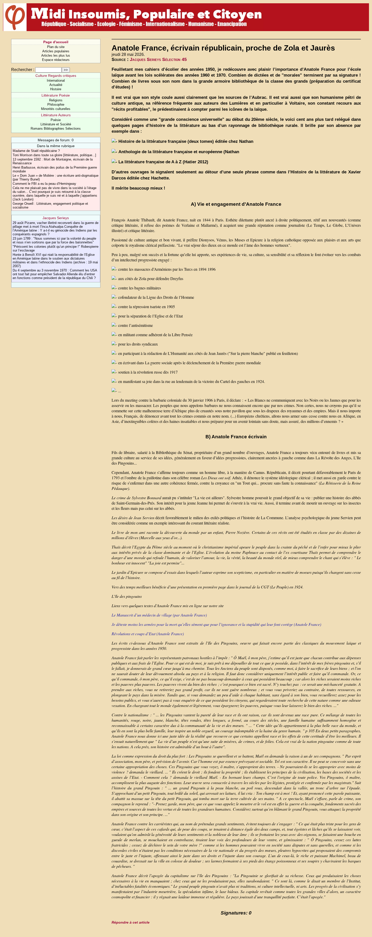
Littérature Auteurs (56, 115)
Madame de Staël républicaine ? (36, 151)
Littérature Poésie (56, 95)
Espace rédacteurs (56, 60)
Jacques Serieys (56, 218)
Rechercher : (22, 69)
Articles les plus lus (55, 55)
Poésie (56, 120)
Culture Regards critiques (55, 76)
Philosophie (55, 104)
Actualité (55, 85)
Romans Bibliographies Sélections (56, 128)
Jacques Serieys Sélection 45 (158, 59)
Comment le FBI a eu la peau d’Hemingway (44, 184)
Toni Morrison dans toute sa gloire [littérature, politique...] (54, 155)
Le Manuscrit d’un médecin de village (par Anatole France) (159, 615)
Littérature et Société (55, 124)
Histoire (55, 89)
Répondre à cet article (131, 922)
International (56, 80)
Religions (56, 100)
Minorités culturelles (55, 109)
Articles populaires (55, 51)
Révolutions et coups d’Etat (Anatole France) (148, 633)
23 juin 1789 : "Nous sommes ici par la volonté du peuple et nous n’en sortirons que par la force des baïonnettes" (54, 240)
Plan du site (56, 47)
